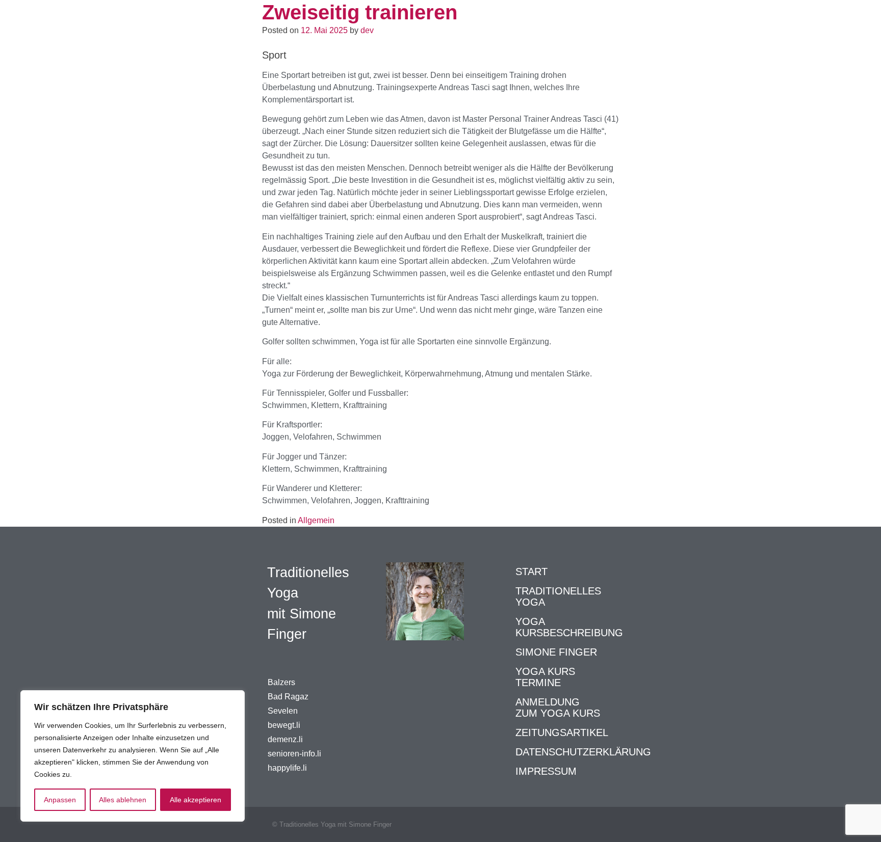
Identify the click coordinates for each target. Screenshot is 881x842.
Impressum (546, 771)
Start (531, 571)
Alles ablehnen (122, 800)
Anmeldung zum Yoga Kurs (557, 707)
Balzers (281, 682)
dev (367, 30)
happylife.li (287, 768)
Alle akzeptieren (195, 800)
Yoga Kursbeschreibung (569, 627)
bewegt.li (284, 725)
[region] (132, 756)
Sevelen (283, 711)
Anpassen (60, 800)
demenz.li (285, 739)
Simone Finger (556, 652)
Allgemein (316, 520)
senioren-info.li (294, 753)
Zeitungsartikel (561, 732)
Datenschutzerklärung (583, 751)
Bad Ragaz (288, 696)
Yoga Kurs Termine (545, 677)
